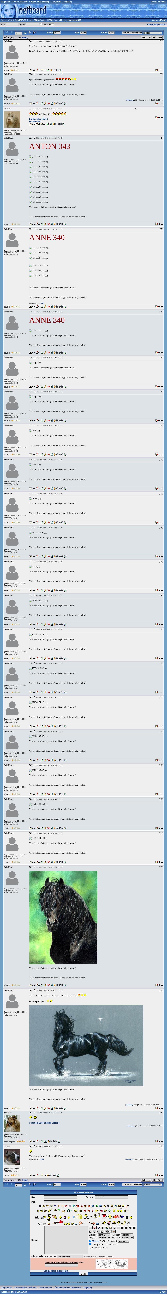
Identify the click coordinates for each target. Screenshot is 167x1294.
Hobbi (24, 37)
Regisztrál (5, 2)
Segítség (88, 1288)
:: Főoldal (161, 2)
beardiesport (35, 121)
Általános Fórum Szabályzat (68, 1288)
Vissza (154, 2)
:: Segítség (66, 2)
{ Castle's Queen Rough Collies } (44, 1123)
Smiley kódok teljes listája (56, 1271)
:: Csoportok (55, 2)
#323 (42, 303)
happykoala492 (74, 20)
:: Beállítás (23, 2)
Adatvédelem (45, 1288)
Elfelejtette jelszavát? (157, 24)
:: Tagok (32, 2)
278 (162, 20)
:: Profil (14, 2)
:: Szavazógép (42, 2)
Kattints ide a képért (38, 119)
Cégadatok (7, 1288)
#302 (42, 1159)
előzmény (129, 100)
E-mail (163, 1292)
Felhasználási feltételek (26, 1288)
